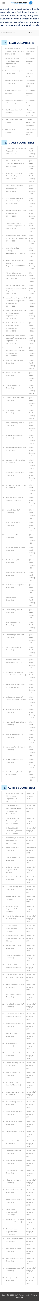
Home (4, 33)
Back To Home (31, 33)
